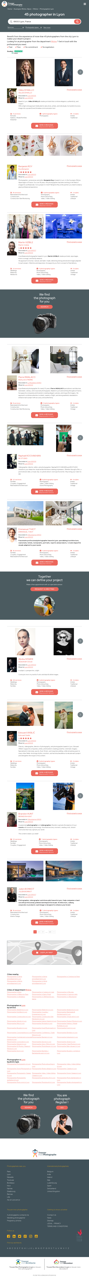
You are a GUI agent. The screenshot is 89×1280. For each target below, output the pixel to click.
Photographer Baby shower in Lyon (68, 1046)
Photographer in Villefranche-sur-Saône (43, 998)
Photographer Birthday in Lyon (67, 1033)
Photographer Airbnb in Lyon (16, 1021)
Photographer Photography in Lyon (19, 1064)
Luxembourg (52, 1183)
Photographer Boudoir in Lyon (17, 1028)
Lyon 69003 (28, 98)
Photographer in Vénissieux (16, 997)
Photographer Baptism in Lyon (42, 1037)
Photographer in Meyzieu (65, 992)
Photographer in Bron (14, 992)
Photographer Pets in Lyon (16, 1023)
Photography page (74, 90)
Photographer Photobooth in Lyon (43, 1082)
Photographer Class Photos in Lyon (68, 1044)
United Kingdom (53, 1191)
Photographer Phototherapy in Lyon (44, 1046)
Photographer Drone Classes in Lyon (69, 1073)
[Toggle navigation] (84, 4)
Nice (9, 1186)
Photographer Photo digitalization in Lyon (69, 1079)
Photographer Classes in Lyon (67, 1069)
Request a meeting (44, 589)
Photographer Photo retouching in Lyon (43, 1065)
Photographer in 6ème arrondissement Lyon (39, 978)
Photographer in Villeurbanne (67, 997)
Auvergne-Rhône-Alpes (22, 9)
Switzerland (51, 1188)
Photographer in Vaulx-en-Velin (67, 994)
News (49, 1218)
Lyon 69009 (31, 461)
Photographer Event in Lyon (66, 1028)
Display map (46, 952)
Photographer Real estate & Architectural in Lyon (66, 1013)
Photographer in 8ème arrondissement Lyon (14, 982)
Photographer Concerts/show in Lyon (19, 1033)
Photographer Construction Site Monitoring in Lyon (42, 1018)
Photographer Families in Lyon (17, 1012)
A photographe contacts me (18, 1215)
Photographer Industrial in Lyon (67, 1037)
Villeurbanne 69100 (34, 535)
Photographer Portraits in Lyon (42, 1023)
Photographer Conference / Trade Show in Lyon (43, 1034)
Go (61, 1107)
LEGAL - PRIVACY (54, 1223)
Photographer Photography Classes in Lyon (19, 1074)
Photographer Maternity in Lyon (42, 1010)
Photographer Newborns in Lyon (67, 1010)
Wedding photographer (16, 1218)
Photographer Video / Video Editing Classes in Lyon (44, 1074)
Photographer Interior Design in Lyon (44, 1021)
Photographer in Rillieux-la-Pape (17, 994)
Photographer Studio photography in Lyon (69, 1083)
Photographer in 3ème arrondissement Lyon (14, 978)
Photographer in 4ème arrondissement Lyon (39, 982)
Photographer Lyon (47, 9)
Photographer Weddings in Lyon (17, 1010)
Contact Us (51, 1215)
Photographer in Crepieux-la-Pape (68, 976)
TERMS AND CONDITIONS (57, 1226)
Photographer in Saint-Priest (41, 994)
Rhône (35, 9)
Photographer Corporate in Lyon (18, 1042)
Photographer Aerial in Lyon (66, 1042)
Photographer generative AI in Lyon (43, 1078)
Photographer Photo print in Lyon (18, 1082)
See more (46, 27)
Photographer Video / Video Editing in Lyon (69, 1065)
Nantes (9, 1188)
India (49, 1174)
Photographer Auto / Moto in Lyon (43, 1044)
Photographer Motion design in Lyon (44, 1069)
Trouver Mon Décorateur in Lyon (57, 1267)
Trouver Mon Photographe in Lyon (21, 1267)
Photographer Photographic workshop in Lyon (16, 1079)
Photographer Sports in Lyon (41, 1042)
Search (44, 307)
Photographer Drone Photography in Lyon (19, 1070)
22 (50, 932)
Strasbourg (11, 1191)
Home (10, 9)
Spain (49, 1186)
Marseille (10, 1177)
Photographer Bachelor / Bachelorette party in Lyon (40, 1052)
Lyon (23, 1005)
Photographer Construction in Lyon (19, 1017)
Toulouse (10, 1180)
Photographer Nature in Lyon (16, 1044)
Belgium (50, 1171)
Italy (48, 1180)
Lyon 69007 (31, 250)
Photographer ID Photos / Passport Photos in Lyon (18, 1047)
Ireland (49, 1177)
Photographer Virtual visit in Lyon (68, 1017)
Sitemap (50, 1220)
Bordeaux (10, 1183)
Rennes (10, 1194)
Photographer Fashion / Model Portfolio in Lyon (67, 1024)
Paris (8, 1171)
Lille (8, 1197)
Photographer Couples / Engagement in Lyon (40, 1013)
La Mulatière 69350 (34, 383)
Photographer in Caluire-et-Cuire (43, 992)
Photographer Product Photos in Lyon (69, 1021)
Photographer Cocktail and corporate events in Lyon (19, 1038)
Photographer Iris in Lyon (15, 1051)
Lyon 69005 (31, 96)
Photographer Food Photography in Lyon (44, 1029)
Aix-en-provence (13, 1200)
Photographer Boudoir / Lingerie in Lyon (68, 1052)
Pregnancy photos (14, 1220)
